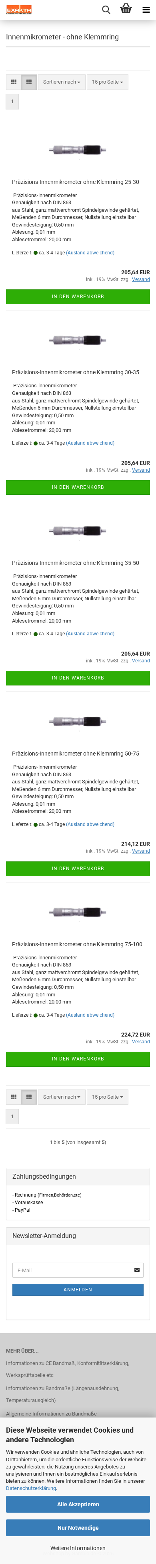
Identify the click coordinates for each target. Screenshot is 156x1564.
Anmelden (78, 1290)
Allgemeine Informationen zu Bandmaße (51, 1414)
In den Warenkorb (78, 296)
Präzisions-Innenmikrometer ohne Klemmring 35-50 (75, 563)
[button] (14, 82)
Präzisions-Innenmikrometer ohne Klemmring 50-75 (75, 753)
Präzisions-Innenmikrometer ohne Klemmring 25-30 (75, 182)
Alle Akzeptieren (78, 1504)
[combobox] (62, 82)
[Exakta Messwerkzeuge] (16, 10)
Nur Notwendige (78, 1528)
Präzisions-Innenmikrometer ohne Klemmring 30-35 (75, 372)
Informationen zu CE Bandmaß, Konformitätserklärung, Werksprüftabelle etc (67, 1369)
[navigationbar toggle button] (146, 10)
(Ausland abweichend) (90, 253)
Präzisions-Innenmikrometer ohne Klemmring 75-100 (77, 944)
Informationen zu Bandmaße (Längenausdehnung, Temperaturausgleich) (62, 1394)
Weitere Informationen (78, 1548)
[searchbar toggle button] (106, 10)
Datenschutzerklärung (31, 1488)
